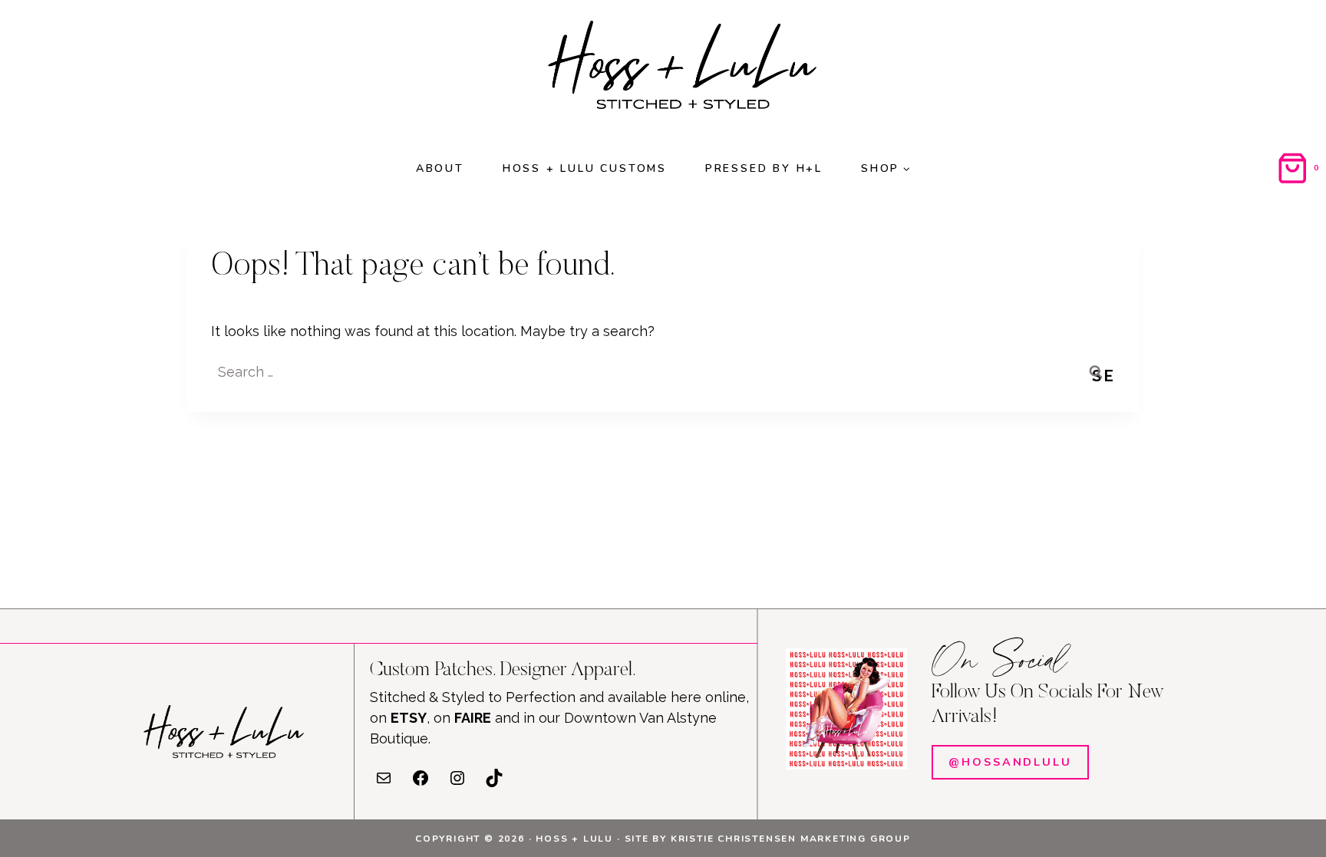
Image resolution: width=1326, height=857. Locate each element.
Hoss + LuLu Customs (585, 168)
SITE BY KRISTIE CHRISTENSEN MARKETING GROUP (768, 838)
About (440, 168)
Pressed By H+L (764, 168)
